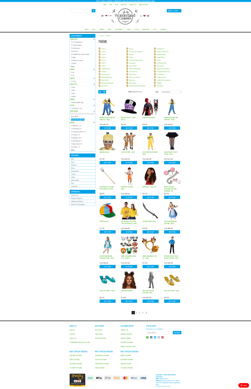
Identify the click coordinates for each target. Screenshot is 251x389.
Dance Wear (145, 29)
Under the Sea (161, 77)
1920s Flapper (77, 45)
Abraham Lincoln (78, 60)
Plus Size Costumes (101, 359)
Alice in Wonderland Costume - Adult (170, 222)
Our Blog (72, 334)
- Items (174, 11)
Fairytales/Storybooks (136, 60)
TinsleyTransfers (79, 132)
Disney (131, 54)
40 (73, 72)
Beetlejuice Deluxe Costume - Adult (148, 291)
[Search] (93, 10)
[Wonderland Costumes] (125, 16)
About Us (123, 4)
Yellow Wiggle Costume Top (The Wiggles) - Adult (129, 222)
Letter (136, 29)
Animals (103, 72)
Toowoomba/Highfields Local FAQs (80, 342)
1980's (103, 63)
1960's (103, 57)
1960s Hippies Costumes (102, 364)
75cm (74, 81)
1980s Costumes (100, 368)
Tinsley (76, 135)
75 (73, 75)
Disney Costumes (75, 359)
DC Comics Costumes (136, 52)
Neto (169, 386)
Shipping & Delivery (77, 201)
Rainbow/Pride (161, 54)
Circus (131, 49)
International (133, 72)
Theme (128, 29)
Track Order (98, 334)
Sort (157, 92)
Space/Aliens (161, 57)
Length (72, 78)
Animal (72, 99)
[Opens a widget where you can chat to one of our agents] (243, 385)
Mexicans (132, 80)
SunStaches (77, 141)
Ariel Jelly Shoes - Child (107, 290)
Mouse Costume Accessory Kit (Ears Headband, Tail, (170, 189)
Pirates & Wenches (163, 52)
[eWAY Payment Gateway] (77, 380)
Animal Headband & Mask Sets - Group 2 (128, 257)
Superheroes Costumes (102, 355)
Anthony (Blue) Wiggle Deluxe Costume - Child (171, 257)
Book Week (105, 80)
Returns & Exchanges (78, 204)
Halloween (132, 63)
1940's (103, 52)
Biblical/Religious (106, 77)
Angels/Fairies (105, 69)
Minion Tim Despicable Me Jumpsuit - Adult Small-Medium (16, 381)
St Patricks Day (161, 63)
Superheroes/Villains (163, 69)
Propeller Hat (104, 221)
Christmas (104, 86)
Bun (74, 93)
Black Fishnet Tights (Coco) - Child (171, 153)
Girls (86, 29)
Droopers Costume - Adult (127, 188)
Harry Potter (133, 66)
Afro (74, 87)
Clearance (163, 29)
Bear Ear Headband (127, 290)
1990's (103, 66)
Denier (72, 69)
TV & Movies (161, 74)
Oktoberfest (160, 49)
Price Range (74, 111)
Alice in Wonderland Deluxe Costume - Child (107, 257)
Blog (116, 4)
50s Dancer (76, 48)
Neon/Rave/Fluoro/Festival (137, 86)
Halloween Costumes (76, 364)
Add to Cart (129, 128)
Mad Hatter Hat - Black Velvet (128, 118)
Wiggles (159, 83)
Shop (110, 4)
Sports (159, 60)
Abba (74, 57)
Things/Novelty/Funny (163, 72)
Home (104, 4)
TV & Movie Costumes (127, 368)
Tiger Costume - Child (128, 152)
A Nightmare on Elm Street (81, 54)
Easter (131, 57)
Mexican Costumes (126, 364)
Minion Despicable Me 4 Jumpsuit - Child (171, 118)
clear (82, 119)
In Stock (77, 108)
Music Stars (132, 83)
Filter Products (76, 36)
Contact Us (132, 4)
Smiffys (76, 147)
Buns (74, 96)
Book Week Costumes (127, 359)
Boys (93, 29)
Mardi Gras (132, 74)
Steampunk (160, 66)
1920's (103, 49)
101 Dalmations (77, 42)
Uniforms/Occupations (164, 80)
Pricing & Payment (77, 198)
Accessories (119, 29)
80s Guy (75, 51)
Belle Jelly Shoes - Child (171, 290)
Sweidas (77, 138)
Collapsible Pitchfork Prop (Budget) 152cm (107, 188)
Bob (74, 90)
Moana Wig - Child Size (149, 187)
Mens (109, 29)
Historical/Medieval (135, 69)
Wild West (160, 86)
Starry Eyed (77, 144)
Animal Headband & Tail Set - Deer (150, 257)
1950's (103, 54)
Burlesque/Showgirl (107, 83)
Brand (72, 122)
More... (73, 66)
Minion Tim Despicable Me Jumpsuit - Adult (107, 118)
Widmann (77, 126)
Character (73, 39)
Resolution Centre (100, 338)
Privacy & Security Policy (128, 346)
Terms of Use (124, 330)
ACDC (74, 63)
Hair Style (73, 84)
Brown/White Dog (78, 102)
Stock (72, 105)
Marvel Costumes (134, 77)
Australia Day (105, 74)
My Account (98, 330)
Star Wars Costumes (76, 355)
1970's (103, 60)
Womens (101, 29)
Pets (154, 29)
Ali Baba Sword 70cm (149, 221)
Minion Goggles (104, 152)
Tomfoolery (77, 129)
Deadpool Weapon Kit (149, 117)
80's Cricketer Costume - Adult (150, 153)
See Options (107, 128)
